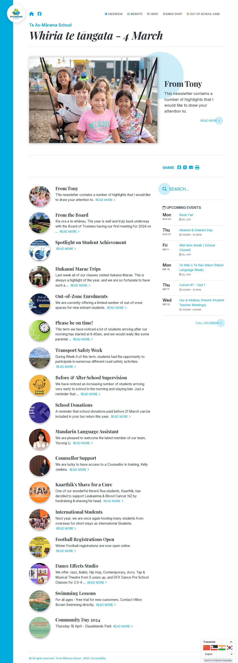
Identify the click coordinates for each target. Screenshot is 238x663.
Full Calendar (208, 323)
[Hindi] (221, 647)
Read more (209, 120)
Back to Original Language (218, 660)
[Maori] (214, 647)
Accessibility (98, 658)
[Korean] (229, 647)
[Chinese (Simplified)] (206, 647)
